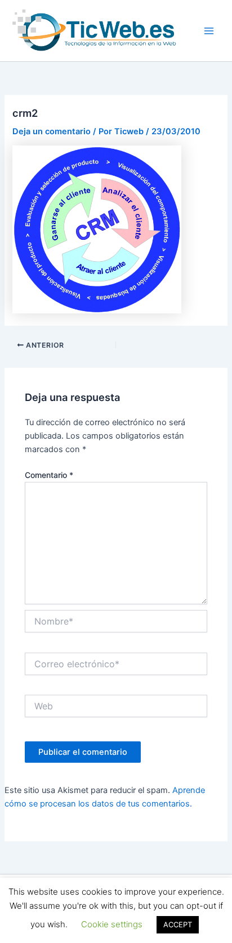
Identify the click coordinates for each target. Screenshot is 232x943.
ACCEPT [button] (177, 924)
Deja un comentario (51, 131)
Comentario (49, 475)
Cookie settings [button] (111, 924)
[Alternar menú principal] (209, 31)
